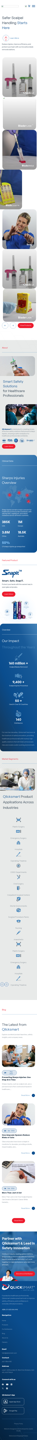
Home (4, 1320)
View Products (25, 325)
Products (5, 1325)
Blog (3, 1333)
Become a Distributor (24, 1274)
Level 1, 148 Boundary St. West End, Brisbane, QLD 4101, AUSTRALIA (18, 1371)
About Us (5, 1338)
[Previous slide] (2, 984)
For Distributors (7, 1329)
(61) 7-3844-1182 (7, 1361)
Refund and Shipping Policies (18, 1436)
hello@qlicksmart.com (9, 1353)
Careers (4, 1342)
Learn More (14, 38)
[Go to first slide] (6, 984)
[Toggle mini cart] (29, 6)
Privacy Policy (18, 1424)
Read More (25, 1095)
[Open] (33, 6)
